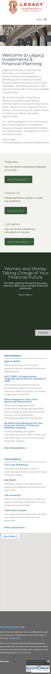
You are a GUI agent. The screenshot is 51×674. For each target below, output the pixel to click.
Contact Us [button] (14, 210)
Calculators (12, 459)
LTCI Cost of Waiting (16, 464)
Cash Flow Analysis (15, 510)
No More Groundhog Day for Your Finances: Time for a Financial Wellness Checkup (23, 425)
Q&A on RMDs (12, 361)
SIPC (18, 638)
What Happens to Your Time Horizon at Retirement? (20, 400)
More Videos (25, 295)
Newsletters (12, 355)
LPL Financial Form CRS (12, 627)
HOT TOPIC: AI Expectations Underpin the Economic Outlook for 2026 (25, 378)
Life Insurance (12, 495)
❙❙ (29, 41)
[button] (41, 19)
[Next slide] (48, 38)
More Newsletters (15, 448)
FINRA (12, 638)
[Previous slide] (3, 38)
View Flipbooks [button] (17, 179)
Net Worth (10, 480)
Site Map (4, 661)
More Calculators (15, 527)
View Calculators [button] (18, 242)
